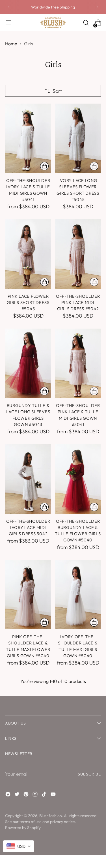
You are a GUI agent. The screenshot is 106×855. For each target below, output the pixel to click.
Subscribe (89, 774)
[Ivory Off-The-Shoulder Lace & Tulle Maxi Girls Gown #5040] (78, 594)
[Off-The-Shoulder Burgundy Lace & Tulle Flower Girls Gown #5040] (78, 479)
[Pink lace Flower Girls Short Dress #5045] (28, 254)
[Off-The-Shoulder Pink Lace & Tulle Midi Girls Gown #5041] (78, 363)
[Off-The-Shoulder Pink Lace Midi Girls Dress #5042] (78, 254)
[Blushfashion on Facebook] (8, 795)
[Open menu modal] (8, 23)
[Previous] (8, 7)
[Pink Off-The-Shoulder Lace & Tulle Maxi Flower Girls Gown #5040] (28, 594)
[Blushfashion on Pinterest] (26, 795)
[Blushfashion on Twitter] (17, 795)
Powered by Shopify (23, 827)
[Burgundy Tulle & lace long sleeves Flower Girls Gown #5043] (28, 363)
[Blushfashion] (53, 22)
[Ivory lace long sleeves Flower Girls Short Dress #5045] (78, 138)
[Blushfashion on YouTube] (53, 795)
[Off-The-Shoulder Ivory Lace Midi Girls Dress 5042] (28, 479)
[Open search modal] (86, 23)
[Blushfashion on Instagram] (35, 795)
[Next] (97, 7)
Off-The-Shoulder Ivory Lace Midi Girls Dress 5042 (28, 527)
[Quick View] (44, 166)
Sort (57, 91)
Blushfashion (50, 815)
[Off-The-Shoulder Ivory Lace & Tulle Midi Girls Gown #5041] (28, 138)
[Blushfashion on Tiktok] (44, 795)
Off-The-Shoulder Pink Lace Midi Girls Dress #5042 (78, 302)
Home (11, 43)
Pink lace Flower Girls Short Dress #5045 (28, 302)
